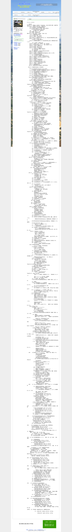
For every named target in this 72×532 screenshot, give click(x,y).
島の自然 (16, 45)
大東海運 (15, 48)
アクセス (35, 529)
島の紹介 (16, 43)
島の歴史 (16, 44)
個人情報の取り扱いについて (42, 529)
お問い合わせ (31, 529)
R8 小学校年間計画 (17, 34)
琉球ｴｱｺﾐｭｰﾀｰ (16, 47)
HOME (27, 529)
